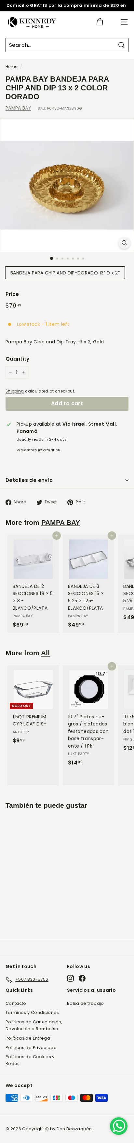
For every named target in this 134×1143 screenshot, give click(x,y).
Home (11, 66)
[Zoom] (124, 243)
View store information (38, 450)
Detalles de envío (29, 480)
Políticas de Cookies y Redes (30, 1060)
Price (12, 294)
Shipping (15, 391)
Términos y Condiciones (32, 1012)
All (45, 653)
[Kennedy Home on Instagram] (70, 978)
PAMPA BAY (18, 108)
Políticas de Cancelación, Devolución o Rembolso (34, 1025)
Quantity (18, 358)
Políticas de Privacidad (31, 1047)
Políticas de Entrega (28, 1038)
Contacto (16, 1003)
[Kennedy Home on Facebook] (82, 978)
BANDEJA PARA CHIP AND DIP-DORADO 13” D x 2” (65, 273)
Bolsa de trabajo (85, 1003)
